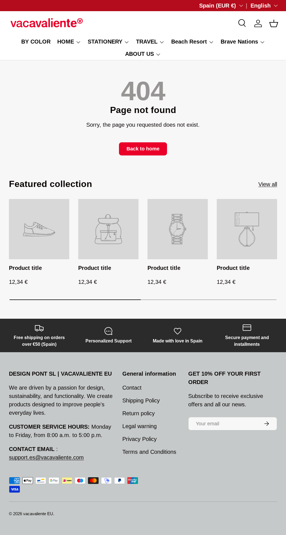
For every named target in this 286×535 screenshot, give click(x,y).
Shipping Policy (141, 400)
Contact (132, 388)
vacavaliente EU (38, 513)
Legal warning (139, 426)
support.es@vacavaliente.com (46, 457)
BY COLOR (36, 42)
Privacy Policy (139, 439)
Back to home (143, 149)
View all (267, 184)
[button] (274, 23)
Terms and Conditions (149, 452)
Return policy (138, 413)
